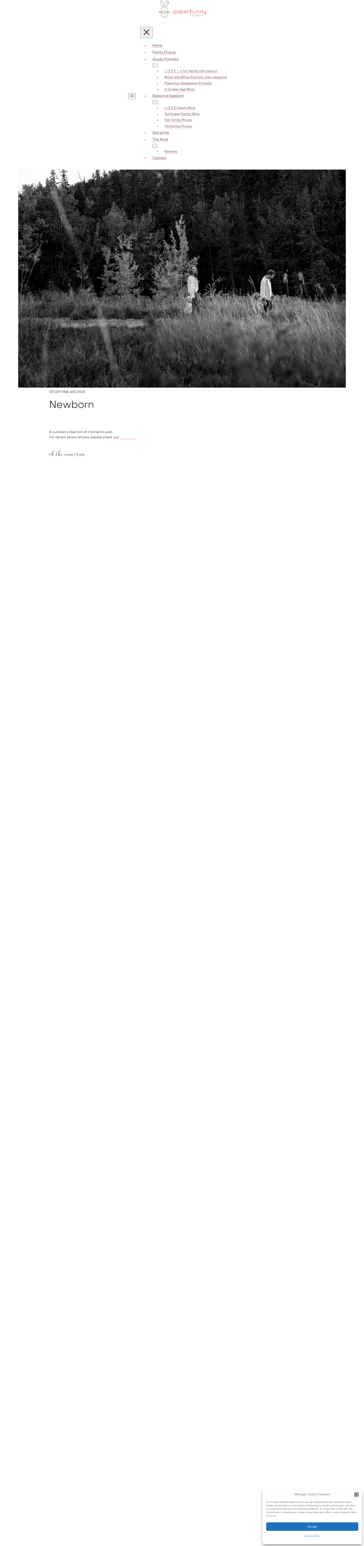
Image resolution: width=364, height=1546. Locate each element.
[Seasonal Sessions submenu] (155, 102)
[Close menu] (146, 32)
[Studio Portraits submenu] (155, 65)
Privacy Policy (312, 1535)
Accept (312, 1526)
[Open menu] (132, 96)
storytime (128, 437)
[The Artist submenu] (155, 146)
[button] (356, 1494)
